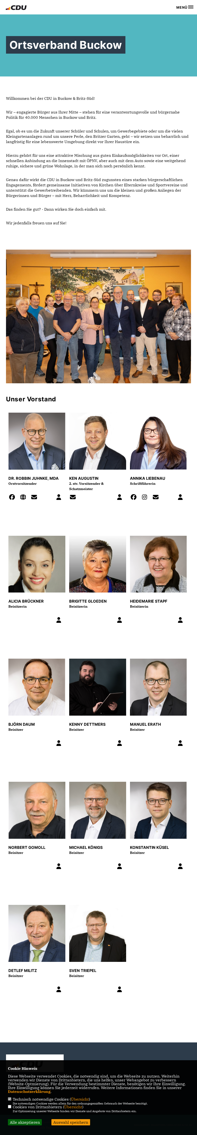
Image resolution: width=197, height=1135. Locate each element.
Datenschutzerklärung (29, 1091)
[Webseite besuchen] (24, 497)
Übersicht (80, 1099)
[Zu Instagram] (146, 497)
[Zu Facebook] (13, 497)
